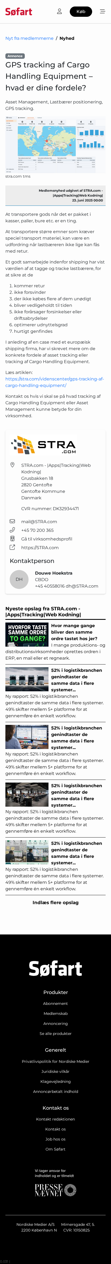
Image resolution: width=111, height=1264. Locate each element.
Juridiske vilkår (55, 1071)
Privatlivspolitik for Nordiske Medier (55, 1061)
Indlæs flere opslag (56, 902)
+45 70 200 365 (37, 530)
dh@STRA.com (82, 586)
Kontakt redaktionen (55, 1119)
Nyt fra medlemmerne (29, 38)
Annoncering (55, 1023)
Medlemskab (56, 1013)
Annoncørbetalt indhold (55, 1091)
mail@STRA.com (39, 521)
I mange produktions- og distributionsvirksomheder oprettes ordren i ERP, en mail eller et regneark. (55, 642)
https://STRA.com (40, 547)
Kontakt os (55, 1129)
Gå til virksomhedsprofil (46, 539)
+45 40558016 (50, 586)
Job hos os (55, 1139)
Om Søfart (55, 1149)
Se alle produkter (56, 1033)
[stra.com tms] (55, 144)
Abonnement (55, 1003)
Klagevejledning (55, 1081)
